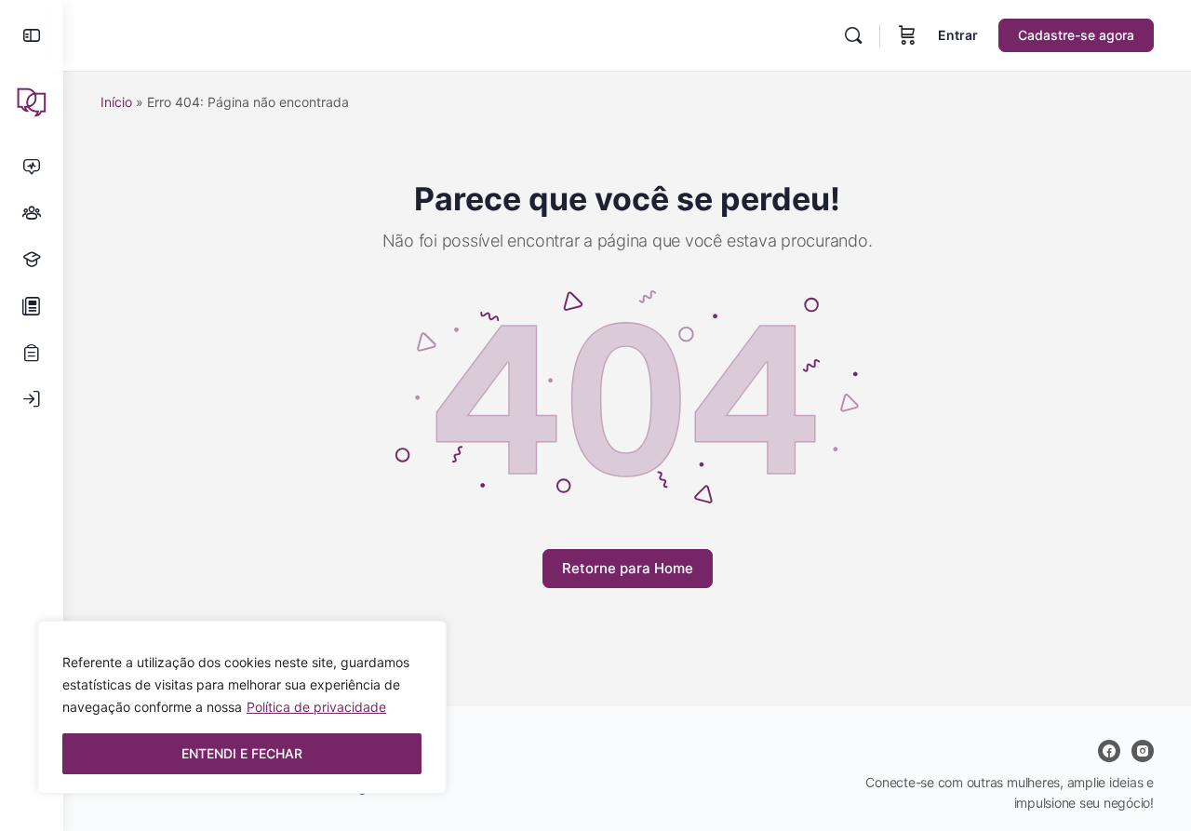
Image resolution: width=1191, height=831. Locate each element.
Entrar (958, 35)
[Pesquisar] (853, 35)
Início (116, 102)
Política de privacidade (316, 707)
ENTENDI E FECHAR (241, 753)
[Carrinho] (907, 35)
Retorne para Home (627, 568)
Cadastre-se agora (1076, 35)
